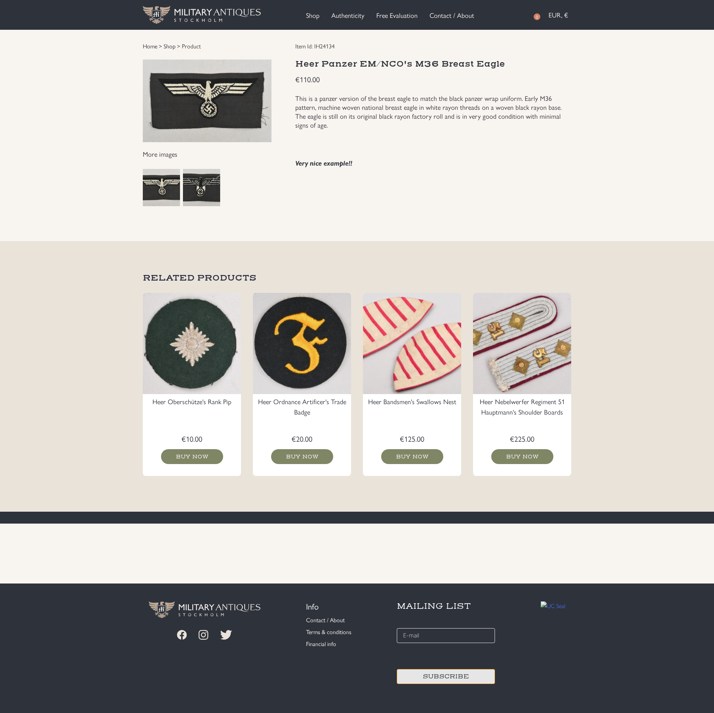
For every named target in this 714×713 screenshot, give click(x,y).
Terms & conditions (328, 631)
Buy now (192, 456)
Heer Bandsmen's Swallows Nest (412, 401)
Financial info (321, 643)
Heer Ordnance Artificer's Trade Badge (302, 406)
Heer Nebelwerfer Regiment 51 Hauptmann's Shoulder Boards (522, 406)
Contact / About (452, 15)
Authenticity (347, 15)
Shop (312, 15)
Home (150, 46)
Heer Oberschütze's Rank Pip (191, 401)
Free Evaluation (397, 15)
